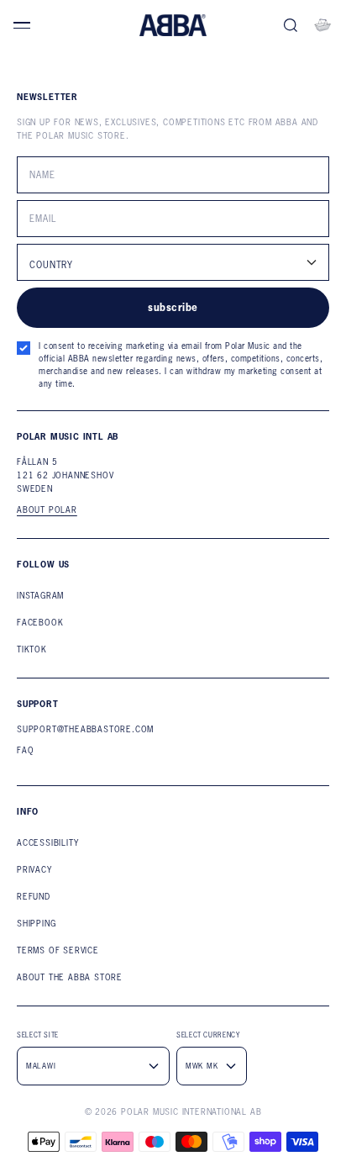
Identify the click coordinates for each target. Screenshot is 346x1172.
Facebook (40, 622)
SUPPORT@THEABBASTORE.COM (85, 729)
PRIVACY (34, 869)
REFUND (33, 896)
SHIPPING (36, 923)
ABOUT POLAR (47, 510)
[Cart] (322, 25)
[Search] (290, 25)
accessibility (47, 842)
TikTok (32, 649)
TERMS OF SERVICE (58, 950)
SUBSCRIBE (172, 307)
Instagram (40, 595)
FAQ (25, 750)
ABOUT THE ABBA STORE (70, 977)
